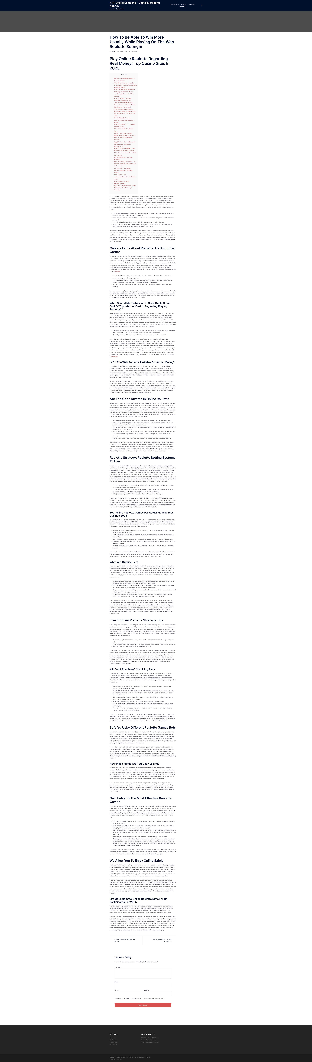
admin (113, 51)
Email (117, 990)
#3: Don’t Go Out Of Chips (122, 168)
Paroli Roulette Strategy (121, 181)
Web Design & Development (150, 1042)
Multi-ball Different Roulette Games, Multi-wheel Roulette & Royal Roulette (125, 188)
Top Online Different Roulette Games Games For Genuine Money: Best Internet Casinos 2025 (125, 105)
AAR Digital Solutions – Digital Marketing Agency (135, 4)
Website (146, 990)
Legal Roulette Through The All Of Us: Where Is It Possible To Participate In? (124, 144)
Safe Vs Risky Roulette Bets (122, 118)
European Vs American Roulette (124, 150)
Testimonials (191, 4)
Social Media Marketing (148, 1040)
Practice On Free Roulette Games (124, 148)
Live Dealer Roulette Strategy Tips (124, 111)
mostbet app (114, 356)
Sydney (119, 1059)
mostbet (117, 271)
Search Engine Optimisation (149, 1038)
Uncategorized (133, 51)
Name (117, 982)
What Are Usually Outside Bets (123, 109)
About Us (183, 4)
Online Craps (118, 166)
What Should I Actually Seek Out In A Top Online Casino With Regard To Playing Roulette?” (125, 85)
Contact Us (182, 6)
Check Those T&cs (120, 174)
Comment (118, 967)
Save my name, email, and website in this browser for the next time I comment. (140, 998)
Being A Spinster (119, 183)
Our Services (173, 4)
